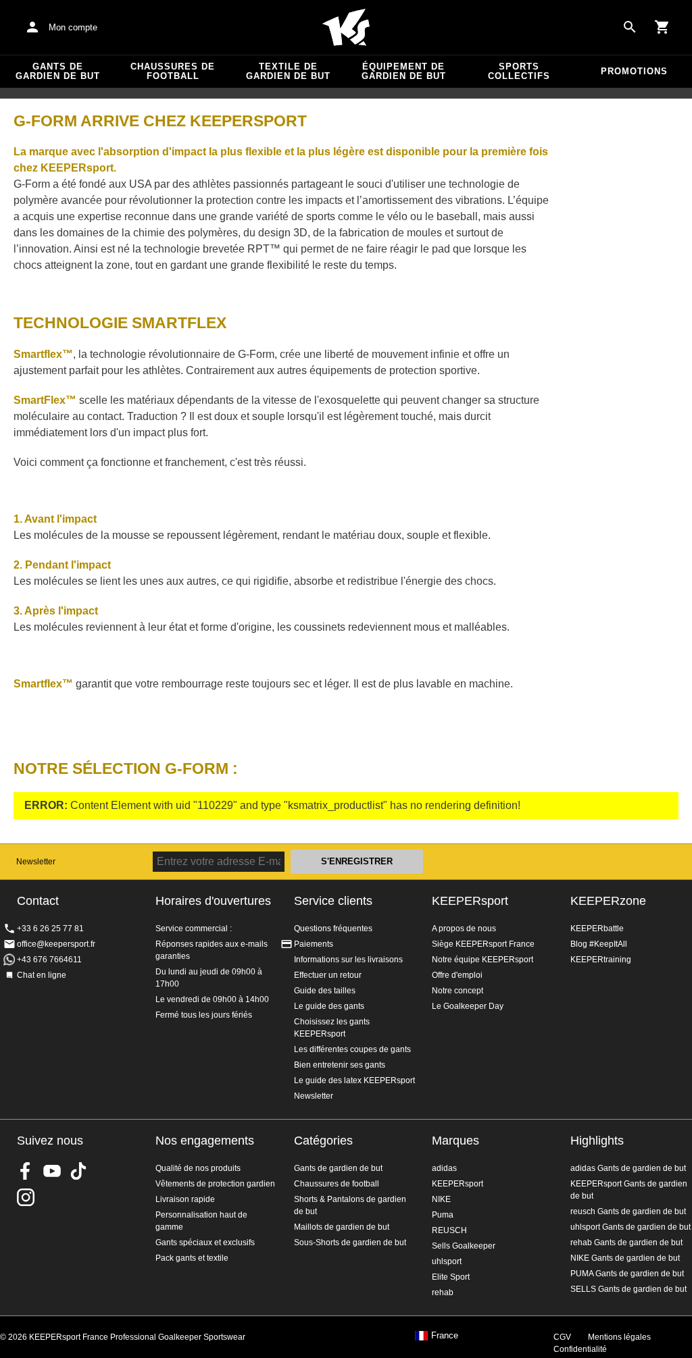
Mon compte (73, 27)
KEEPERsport (470, 901)
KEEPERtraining (600, 959)
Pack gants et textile (191, 1258)
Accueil (346, 28)
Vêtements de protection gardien (215, 1184)
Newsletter (35, 861)
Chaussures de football (172, 71)
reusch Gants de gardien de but (628, 1211)
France (444, 1335)
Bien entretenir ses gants (339, 1065)
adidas (444, 1168)
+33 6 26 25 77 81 (50, 928)
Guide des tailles (324, 990)
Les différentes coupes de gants (352, 1049)
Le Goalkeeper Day (467, 1006)
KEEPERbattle (597, 928)
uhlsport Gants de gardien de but (630, 1227)
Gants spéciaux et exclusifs (205, 1242)
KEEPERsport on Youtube (52, 1171)
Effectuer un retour (328, 975)
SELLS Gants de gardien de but (628, 1289)
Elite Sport (451, 1277)
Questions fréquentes (333, 928)
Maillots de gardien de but (341, 1227)
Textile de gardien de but (288, 71)
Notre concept (457, 990)
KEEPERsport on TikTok (78, 1171)
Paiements (313, 944)
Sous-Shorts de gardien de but (350, 1242)
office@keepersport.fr (56, 944)
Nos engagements (204, 1140)
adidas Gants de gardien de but (628, 1168)
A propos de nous (464, 928)
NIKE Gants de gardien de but (625, 1258)
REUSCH (449, 1230)
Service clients (333, 901)
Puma (442, 1215)
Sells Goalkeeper (463, 1246)
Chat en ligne (41, 975)
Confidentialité (580, 1349)
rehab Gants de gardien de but (626, 1242)
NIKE (441, 1199)
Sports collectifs (519, 71)
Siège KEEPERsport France (483, 944)
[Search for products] (629, 27)
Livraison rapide (185, 1199)
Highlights (597, 1140)
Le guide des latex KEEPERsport (354, 1080)
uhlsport (447, 1261)
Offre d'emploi (457, 975)
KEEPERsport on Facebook (25, 1171)
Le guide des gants (329, 1006)
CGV (562, 1337)
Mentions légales (619, 1337)
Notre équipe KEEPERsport (482, 959)
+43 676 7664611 (49, 959)
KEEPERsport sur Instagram (25, 1197)
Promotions (634, 71)
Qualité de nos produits (198, 1168)
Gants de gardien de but (58, 71)
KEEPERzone (608, 901)
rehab (442, 1292)
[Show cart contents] (662, 27)
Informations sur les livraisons (348, 959)
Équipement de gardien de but (404, 71)
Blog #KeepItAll (598, 944)
